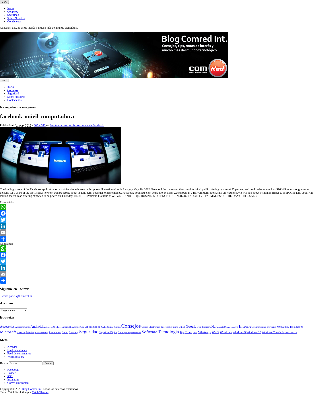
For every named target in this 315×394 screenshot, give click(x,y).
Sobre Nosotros (16, 18)
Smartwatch (136, 333)
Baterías (109, 327)
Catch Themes (40, 392)
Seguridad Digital (108, 332)
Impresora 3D (232, 327)
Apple (103, 327)
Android (36, 326)
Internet (246, 326)
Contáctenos (14, 21)
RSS (10, 376)
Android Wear (78, 327)
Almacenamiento (22, 327)
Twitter (11, 372)
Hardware (218, 326)
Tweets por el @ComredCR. (16, 296)
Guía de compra (204, 327)
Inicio (10, 8)
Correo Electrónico (150, 326)
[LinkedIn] (157, 226)
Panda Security (41, 332)
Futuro (174, 326)
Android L (66, 327)
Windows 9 (239, 332)
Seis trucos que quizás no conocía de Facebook (77, 125)
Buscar (4, 363)
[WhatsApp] (157, 207)
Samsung (73, 332)
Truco (188, 332)
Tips (182, 332)
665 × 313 (40, 125)
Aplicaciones (92, 326)
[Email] (157, 232)
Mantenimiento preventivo (264, 327)
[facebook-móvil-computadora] (60, 183)
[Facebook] (157, 213)
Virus (195, 332)
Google (191, 326)
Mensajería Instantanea (290, 326)
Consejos (12, 11)
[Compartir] (157, 239)
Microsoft (8, 332)
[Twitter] (157, 220)
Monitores (21, 332)
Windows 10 (253, 332)
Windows (226, 332)
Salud (65, 332)
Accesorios (7, 326)
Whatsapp (204, 332)
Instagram (13, 379)
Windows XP (291, 332)
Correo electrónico (18, 382)
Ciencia (117, 327)
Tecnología (168, 331)
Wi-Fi (215, 332)
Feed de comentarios (19, 353)
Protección (55, 332)
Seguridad (13, 14)
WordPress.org (15, 356)
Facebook (166, 326)
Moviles (30, 332)
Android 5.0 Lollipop (52, 327)
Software (149, 331)
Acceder (12, 346)
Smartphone (124, 332)
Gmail (182, 326)
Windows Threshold (273, 332)
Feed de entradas (17, 350)
